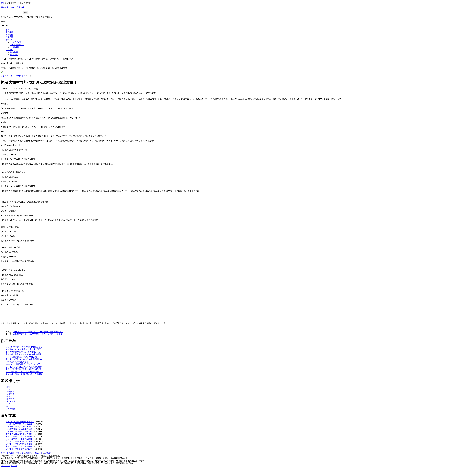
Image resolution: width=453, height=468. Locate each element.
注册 (23, 7)
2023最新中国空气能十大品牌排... (20, 439)
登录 (19, 7)
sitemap (12, 7)
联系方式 (14, 55)
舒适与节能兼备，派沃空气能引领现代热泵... (24, 372)
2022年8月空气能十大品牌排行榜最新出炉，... (25, 347)
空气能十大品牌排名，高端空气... (20, 432)
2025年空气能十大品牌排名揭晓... (20, 429)
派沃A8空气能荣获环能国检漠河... (20, 422)
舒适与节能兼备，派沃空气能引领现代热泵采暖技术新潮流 (37, 334)
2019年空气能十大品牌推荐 (17, 362)
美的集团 (10, 409)
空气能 (14, 466)
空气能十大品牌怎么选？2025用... (20, 427)
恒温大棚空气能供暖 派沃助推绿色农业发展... (24, 374)
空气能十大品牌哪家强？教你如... (20, 444)
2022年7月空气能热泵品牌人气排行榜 (21, 357)
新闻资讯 (9, 40)
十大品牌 (9, 32)
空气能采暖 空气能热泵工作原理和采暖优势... (24, 367)
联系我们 (9, 50)
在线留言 (14, 52)
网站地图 (4, 7)
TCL (8, 389)
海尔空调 (10, 394)
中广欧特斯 (11, 401)
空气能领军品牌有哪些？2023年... (20, 449)
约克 (8, 404)
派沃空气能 (5, 466)
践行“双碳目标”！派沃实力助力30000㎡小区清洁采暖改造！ (38, 332)
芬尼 (8, 406)
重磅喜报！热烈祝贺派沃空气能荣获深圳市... (24, 354)
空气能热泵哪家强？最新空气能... (20, 434)
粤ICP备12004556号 (68, 456)
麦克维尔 (10, 399)
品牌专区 (9, 35)
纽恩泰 (9, 396)
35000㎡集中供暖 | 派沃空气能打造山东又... (23, 364)
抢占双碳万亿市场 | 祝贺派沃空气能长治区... (24, 349)
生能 (8, 387)
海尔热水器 (11, 392)
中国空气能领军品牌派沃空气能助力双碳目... (24, 369)
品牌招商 (9, 37)
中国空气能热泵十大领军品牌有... (20, 446)
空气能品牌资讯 (17, 45)
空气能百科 (15, 47)
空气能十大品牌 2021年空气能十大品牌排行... (24, 359)
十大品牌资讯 (16, 42)
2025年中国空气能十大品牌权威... (20, 424)
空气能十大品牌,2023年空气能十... (20, 441)
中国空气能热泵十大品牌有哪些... (20, 437)
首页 (3, 3)
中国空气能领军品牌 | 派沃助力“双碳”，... (23, 352)
